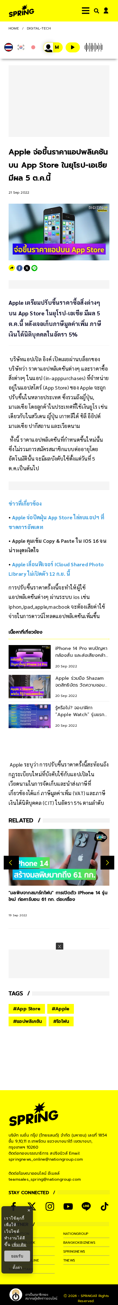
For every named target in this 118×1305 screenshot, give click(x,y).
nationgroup (75, 1233)
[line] (34, 268)
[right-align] (95, 11)
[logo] (21, 10)
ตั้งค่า (17, 1267)
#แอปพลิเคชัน (27, 1021)
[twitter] (27, 268)
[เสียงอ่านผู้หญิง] (53, 47)
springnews (74, 1251)
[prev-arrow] (11, 863)
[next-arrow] (107, 863)
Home (14, 28)
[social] (50, 1206)
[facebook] (19, 268)
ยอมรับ (17, 1256)
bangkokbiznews (79, 1242)
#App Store (26, 1008)
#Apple (60, 1008)
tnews (69, 1260)
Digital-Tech (39, 28)
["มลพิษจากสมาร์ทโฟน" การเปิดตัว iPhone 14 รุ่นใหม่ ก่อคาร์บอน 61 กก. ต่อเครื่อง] (59, 857)
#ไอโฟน (61, 1021)
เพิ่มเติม (19, 1244)
